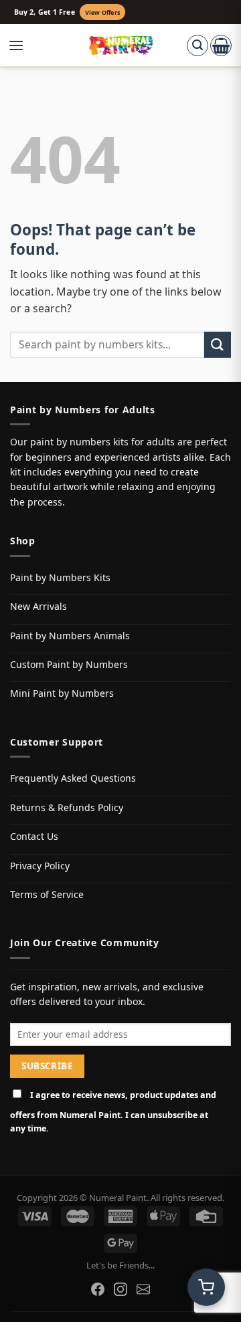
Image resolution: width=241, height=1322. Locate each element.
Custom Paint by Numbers (69, 664)
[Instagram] (120, 1289)
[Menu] (22, 45)
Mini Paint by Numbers (62, 693)
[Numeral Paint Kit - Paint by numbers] (121, 45)
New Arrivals (38, 606)
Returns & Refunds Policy (66, 807)
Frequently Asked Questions (73, 778)
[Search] (197, 45)
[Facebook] (97, 1289)
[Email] (143, 1289)
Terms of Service (47, 894)
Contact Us (34, 836)
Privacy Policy (40, 865)
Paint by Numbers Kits (60, 577)
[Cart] (221, 45)
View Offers (102, 12)
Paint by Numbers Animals (70, 635)
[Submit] (217, 345)
